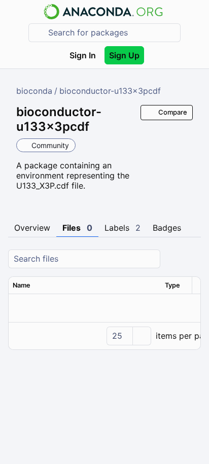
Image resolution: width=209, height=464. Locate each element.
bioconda (34, 91)
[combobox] (111, 33)
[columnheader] (85, 285)
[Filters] (192, 258)
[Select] (141, 336)
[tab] (32, 228)
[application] (104, 335)
